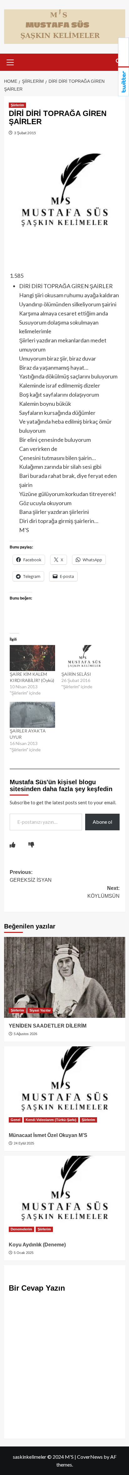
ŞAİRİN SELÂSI (76, 674)
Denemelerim (21, 1229)
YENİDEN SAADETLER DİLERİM (47, 1025)
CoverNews (90, 1457)
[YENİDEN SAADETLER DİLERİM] (64, 977)
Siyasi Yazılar (40, 1010)
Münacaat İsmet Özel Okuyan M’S (48, 1135)
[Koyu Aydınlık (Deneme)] (64, 1196)
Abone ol (102, 822)
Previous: (31, 876)
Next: (103, 892)
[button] (10, 61)
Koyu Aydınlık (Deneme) (37, 1244)
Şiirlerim (17, 105)
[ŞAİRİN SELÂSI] (84, 658)
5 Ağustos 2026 (25, 1034)
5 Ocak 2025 (23, 1253)
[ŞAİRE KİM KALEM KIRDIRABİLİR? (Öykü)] (32, 658)
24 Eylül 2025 (23, 1143)
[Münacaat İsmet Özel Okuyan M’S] (64, 1086)
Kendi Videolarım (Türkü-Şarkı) (51, 1120)
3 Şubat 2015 (24, 132)
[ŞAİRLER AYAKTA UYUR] (32, 715)
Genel (15, 1120)
